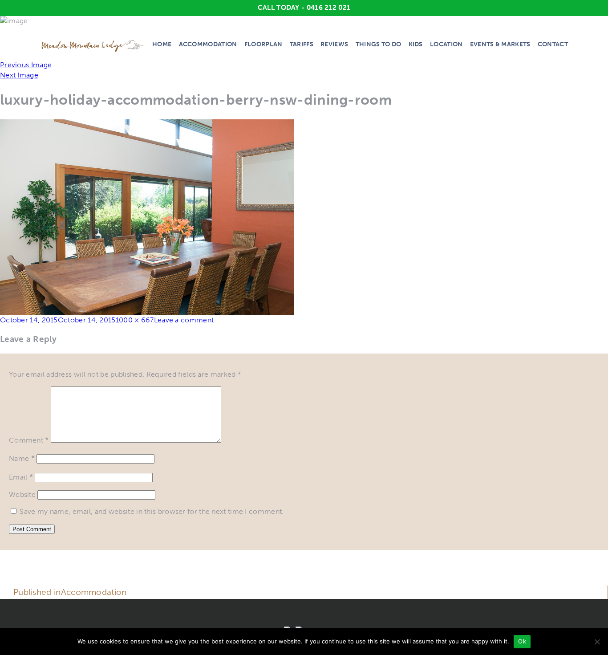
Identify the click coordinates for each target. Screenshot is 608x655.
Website (22, 494)
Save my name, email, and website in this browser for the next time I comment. (152, 511)
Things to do (378, 44)
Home (161, 44)
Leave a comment (184, 320)
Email (21, 477)
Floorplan (263, 44)
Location (446, 44)
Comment (29, 440)
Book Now (480, 586)
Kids (416, 44)
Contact (553, 44)
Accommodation (208, 44)
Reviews (334, 44)
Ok (522, 641)
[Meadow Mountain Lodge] (93, 46)
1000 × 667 (135, 320)
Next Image (19, 75)
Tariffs (301, 44)
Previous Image (26, 65)
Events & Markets (500, 44)
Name (22, 458)
